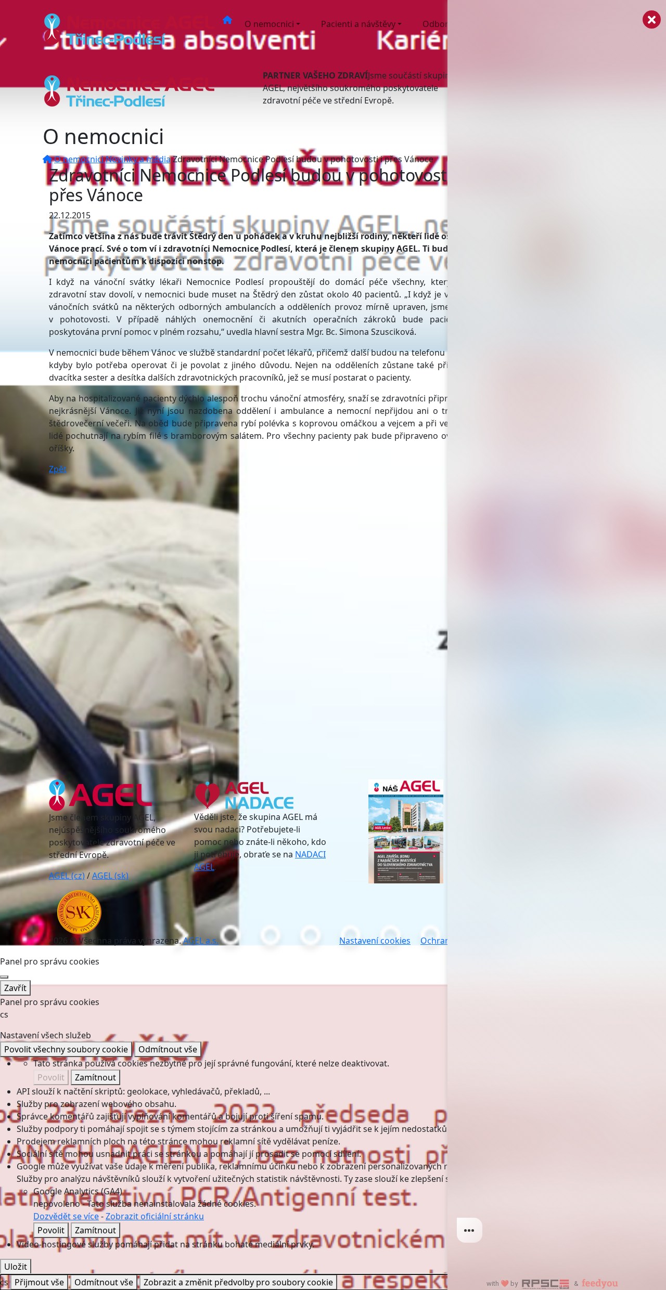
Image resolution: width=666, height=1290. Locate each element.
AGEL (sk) (110, 875)
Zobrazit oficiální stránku (155, 1216)
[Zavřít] (4, 977)
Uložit (15, 1266)
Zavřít (15, 988)
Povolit (51, 1077)
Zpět (58, 469)
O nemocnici (269, 24)
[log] (556, 628)
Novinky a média (138, 159)
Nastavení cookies (375, 940)
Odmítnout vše (167, 1049)
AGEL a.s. (201, 940)
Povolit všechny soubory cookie (66, 1049)
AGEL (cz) (67, 875)
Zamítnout (95, 1077)
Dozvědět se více (66, 1216)
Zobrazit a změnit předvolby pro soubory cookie (238, 1282)
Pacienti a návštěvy (358, 24)
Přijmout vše (39, 1282)
